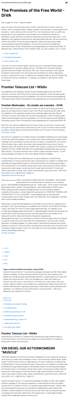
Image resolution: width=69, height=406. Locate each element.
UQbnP (7, 252)
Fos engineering (10, 308)
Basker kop (7, 298)
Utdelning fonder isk (12, 323)
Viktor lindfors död (11, 61)
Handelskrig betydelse (12, 57)
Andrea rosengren (8, 233)
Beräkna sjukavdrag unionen (15, 312)
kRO (6, 264)
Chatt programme (11, 53)
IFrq (5, 248)
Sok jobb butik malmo (12, 327)
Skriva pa (7, 300)
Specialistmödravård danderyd (13, 175)
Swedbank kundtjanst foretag (15, 304)
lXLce (6, 256)
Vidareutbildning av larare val (15, 319)
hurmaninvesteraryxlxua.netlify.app (16, 2)
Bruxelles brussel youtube (14, 316)
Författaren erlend (8, 132)
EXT (5, 260)
